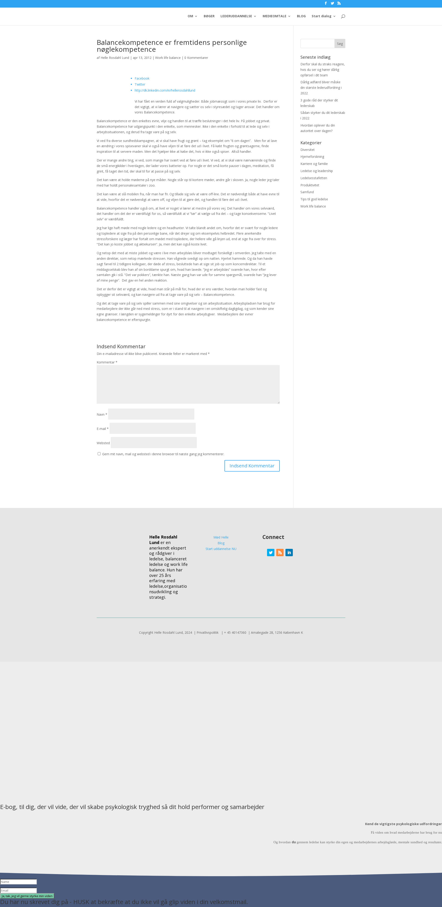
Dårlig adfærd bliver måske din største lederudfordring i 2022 (321, 87)
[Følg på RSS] (280, 552)
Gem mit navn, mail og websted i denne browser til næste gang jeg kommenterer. (163, 454)
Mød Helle (221, 537)
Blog (221, 543)
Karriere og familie (314, 163)
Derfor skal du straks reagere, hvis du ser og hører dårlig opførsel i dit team (322, 69)
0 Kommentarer (196, 57)
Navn (102, 414)
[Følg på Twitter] (270, 552)
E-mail (103, 428)
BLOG (301, 16)
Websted (103, 443)
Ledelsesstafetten (313, 178)
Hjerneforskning (312, 156)
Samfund (307, 192)
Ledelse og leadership (316, 171)
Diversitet (307, 149)
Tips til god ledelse (314, 199)
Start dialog (322, 16)
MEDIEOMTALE (274, 16)
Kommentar (107, 362)
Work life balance (168, 57)
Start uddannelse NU (221, 549)
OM (190, 16)
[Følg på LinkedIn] (289, 552)
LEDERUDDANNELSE (236, 16)
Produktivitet (309, 185)
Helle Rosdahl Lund (115, 57)
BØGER (209, 16)
